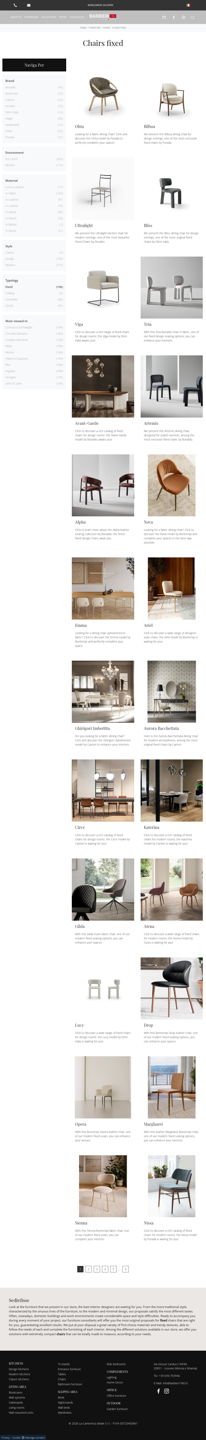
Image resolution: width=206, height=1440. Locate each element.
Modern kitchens (19, 1374)
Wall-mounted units (21, 1412)
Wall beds (64, 1407)
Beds (61, 1397)
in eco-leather (14, 187)
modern (10, 265)
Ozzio (8, 131)
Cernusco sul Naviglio (18, 327)
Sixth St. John (13, 383)
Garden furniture (117, 1409)
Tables (62, 1374)
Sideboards (16, 1402)
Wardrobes (65, 1412)
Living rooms (17, 1407)
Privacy (5, 1437)
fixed (9, 287)
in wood (10, 231)
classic (9, 252)
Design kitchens (19, 1369)
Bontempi (11, 93)
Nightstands (65, 1402)
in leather (11, 199)
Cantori (9, 100)
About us (15, 17)
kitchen (10, 165)
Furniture (94, 27)
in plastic (11, 218)
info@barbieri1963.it (175, 1383)
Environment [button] (14, 153)
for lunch (11, 159)
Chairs (106, 27)
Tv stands (64, 1364)
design (9, 259)
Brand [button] (9, 81)
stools (9, 305)
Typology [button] (11, 280)
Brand (63, 17)
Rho (7, 365)
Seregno (10, 377)
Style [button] (8, 246)
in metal (10, 212)
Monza (9, 352)
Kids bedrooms (116, 1364)
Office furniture (116, 1396)
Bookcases (16, 1392)
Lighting (111, 1377)
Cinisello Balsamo (16, 333)
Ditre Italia (11, 112)
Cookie (16, 1437)
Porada (9, 137)
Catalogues (77, 17)
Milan (8, 346)
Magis (9, 118)
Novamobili (12, 125)
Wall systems (17, 1397)
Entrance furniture (69, 1369)
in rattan (11, 224)
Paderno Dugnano (16, 358)
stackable (11, 299)
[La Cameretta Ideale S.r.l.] (103, 17)
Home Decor (115, 1382)
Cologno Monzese (16, 340)
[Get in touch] (28, 5)
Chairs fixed (119, 27)
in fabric (10, 193)
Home (83, 27)
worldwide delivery (100, 5)
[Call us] (15, 5)
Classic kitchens (19, 1379)
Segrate (10, 371)
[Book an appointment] (164, 17)
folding (9, 293)
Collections (48, 17)
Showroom (31, 17)
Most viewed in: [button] (16, 321)
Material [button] (11, 180)
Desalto (10, 106)
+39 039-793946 (169, 1376)
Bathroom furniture (70, 1384)
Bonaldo (10, 87)
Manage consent (35, 1437)
